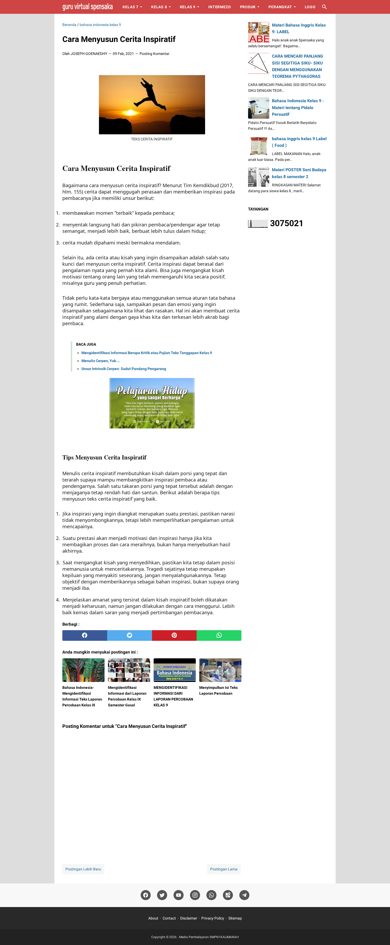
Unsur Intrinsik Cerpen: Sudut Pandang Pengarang (123, 369)
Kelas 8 (159, 7)
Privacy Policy (212, 918)
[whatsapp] (219, 635)
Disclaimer (188, 918)
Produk (248, 7)
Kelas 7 (130, 7)
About (153, 918)
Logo (310, 7)
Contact (169, 918)
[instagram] (195, 895)
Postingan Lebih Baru (83, 869)
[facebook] (84, 635)
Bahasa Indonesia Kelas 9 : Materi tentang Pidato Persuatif (298, 107)
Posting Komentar (155, 53)
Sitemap (235, 918)
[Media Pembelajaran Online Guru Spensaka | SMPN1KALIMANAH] (87, 7)
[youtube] (179, 895)
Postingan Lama (223, 869)
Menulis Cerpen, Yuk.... (100, 361)
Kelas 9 (188, 7)
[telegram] (244, 895)
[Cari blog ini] (324, 7)
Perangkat (280, 7)
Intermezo (219, 7)
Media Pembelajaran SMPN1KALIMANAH (209, 937)
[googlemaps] (228, 895)
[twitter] (129, 635)
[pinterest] (174, 635)
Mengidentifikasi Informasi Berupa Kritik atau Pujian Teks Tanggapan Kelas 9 (146, 353)
